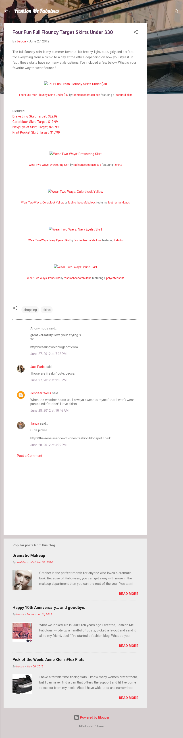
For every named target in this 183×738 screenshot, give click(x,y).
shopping (30, 310)
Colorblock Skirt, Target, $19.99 (35, 122)
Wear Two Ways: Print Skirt (43, 278)
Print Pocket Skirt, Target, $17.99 (36, 132)
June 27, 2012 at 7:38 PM (48, 354)
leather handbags (119, 202)
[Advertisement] (165, 90)
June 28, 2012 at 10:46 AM (49, 411)
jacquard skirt (123, 94)
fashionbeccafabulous (86, 94)
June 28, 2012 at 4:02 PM (48, 445)
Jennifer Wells (40, 393)
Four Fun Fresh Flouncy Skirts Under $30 (44, 94)
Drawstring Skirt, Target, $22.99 (35, 116)
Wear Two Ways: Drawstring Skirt (49, 164)
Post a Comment (29, 456)
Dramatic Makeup (28, 555)
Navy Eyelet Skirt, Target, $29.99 (35, 127)
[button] (135, 32)
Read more (128, 594)
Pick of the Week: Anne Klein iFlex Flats (48, 659)
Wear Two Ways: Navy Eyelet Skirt (49, 240)
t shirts (118, 164)
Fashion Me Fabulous (36, 10)
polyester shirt (115, 278)
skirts (47, 310)
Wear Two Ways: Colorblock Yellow (42, 202)
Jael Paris (37, 367)
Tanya (34, 423)
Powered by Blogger (94, 717)
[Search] (176, 12)
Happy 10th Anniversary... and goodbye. (48, 607)
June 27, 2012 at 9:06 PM (48, 380)
